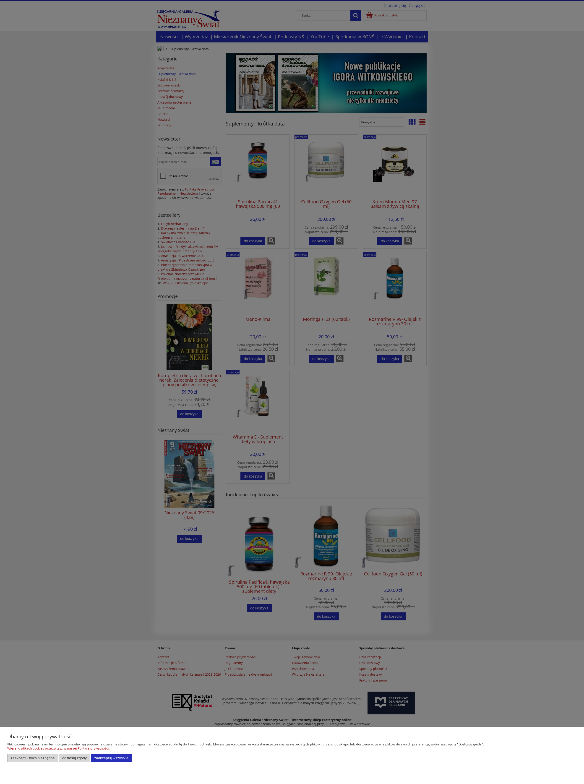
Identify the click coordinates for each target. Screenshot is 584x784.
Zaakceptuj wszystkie (111, 758)
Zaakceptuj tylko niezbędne (33, 758)
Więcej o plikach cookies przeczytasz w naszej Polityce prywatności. (58, 748)
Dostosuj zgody (74, 758)
